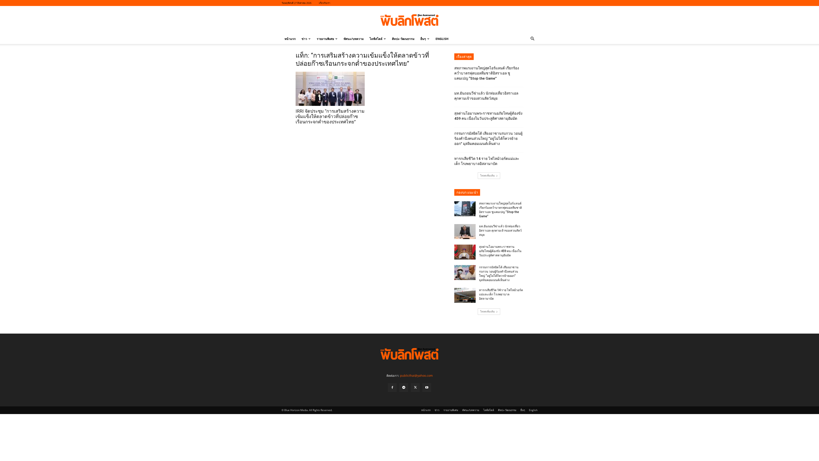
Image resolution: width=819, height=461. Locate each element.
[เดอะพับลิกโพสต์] (409, 20)
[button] (532, 39)
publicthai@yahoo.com (416, 375)
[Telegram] (403, 387)
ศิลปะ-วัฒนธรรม (403, 39)
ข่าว (304, 39)
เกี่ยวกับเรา (324, 2)
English (442, 39)
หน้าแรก (290, 39)
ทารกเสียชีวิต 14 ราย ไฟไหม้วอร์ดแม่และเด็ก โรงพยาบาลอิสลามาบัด (501, 294)
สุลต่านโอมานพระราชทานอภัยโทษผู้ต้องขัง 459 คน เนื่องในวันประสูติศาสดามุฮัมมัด (500, 251)
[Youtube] (427, 387)
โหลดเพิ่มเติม (487, 175)
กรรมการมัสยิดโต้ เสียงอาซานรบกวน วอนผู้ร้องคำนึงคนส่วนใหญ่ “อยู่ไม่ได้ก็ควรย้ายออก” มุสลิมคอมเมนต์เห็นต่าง (488, 138)
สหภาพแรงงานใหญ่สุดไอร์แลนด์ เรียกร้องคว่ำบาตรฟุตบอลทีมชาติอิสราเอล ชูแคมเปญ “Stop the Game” (486, 73)
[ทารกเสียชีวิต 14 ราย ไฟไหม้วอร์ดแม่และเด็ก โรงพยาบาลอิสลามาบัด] (465, 295)
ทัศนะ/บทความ (354, 39)
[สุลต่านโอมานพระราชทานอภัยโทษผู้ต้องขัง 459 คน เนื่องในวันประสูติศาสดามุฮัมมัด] (465, 252)
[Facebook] (392, 387)
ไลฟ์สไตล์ (376, 39)
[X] (415, 387)
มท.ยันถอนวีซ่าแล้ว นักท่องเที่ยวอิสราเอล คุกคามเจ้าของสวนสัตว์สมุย (500, 230)
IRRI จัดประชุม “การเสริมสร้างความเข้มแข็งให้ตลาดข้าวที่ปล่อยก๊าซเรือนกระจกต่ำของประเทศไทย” (330, 116)
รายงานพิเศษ (325, 39)
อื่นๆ (423, 39)
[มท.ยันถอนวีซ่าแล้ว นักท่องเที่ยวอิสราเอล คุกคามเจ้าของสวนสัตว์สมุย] (465, 231)
